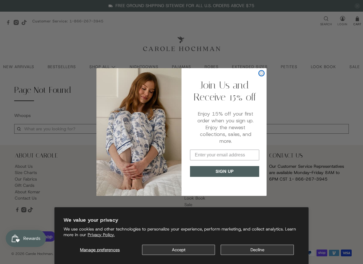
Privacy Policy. (101, 235)
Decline (257, 250)
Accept (178, 250)
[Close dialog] (261, 73)
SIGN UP (225, 171)
